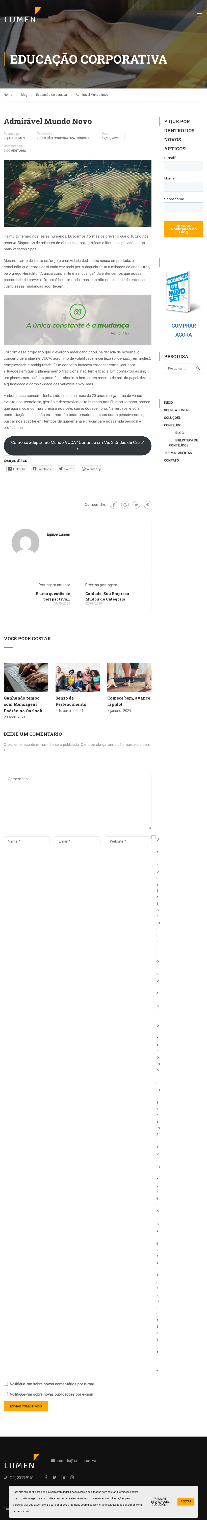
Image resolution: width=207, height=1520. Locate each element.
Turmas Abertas (178, 453)
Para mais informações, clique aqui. (159, 1501)
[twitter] (55, 1477)
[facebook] (46, 1477)
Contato (171, 460)
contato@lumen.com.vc (76, 1461)
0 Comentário (15, 151)
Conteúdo (173, 425)
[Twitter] (136, 505)
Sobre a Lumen (176, 410)
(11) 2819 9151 (22, 1478)
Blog (179, 433)
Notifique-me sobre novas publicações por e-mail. (51, 1394)
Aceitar (186, 1501)
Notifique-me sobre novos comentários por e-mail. (52, 1384)
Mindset (83, 138)
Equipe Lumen (14, 138)
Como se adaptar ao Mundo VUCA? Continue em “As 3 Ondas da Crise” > (77, 445)
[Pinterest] (147, 505)
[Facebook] (113, 505)
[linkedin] (63, 1477)
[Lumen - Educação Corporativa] (23, 17)
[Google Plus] (125, 505)
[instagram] (72, 1477)
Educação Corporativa (56, 138)
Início (168, 402)
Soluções (172, 418)
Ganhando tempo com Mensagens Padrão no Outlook (23, 704)
